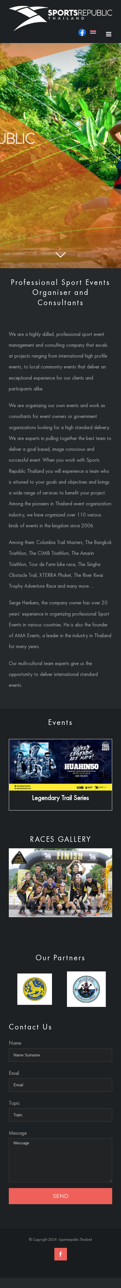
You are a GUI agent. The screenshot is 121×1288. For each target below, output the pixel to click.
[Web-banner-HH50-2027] (60, 744)
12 (97, 908)
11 (91, 908)
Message (18, 1132)
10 (84, 908)
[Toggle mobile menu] (109, 34)
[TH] (93, 35)
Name (15, 1042)
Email (14, 1073)
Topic (14, 1103)
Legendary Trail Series (60, 797)
